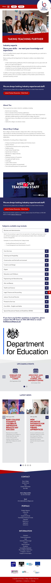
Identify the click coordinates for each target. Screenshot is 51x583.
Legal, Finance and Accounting (13, 292)
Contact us (26, 581)
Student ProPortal (25, 516)
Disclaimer (25, 546)
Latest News (19, 581)
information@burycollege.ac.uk (25, 501)
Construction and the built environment (15, 260)
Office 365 (25, 512)
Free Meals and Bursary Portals (25, 517)
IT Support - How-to (26, 551)
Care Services (8, 251)
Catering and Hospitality (11, 255)
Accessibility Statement (25, 548)
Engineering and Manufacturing (13, 278)
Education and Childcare (11, 274)
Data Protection (25, 544)
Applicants (25, 523)
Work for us (25, 521)
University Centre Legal (25, 541)
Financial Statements (25, 537)
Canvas (25, 514)
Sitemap (33, 581)
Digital (6, 269)
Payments (25, 519)
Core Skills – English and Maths (13, 306)
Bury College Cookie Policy (25, 550)
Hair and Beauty (8, 283)
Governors (25, 525)
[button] (24, 386)
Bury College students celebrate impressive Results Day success (13, 425)
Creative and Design (10, 265)
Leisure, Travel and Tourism (11, 297)
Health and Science (9, 288)
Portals (21, 6)
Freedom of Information (25, 553)
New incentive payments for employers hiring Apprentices (37, 425)
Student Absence (25, 510)
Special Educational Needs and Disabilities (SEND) (18, 311)
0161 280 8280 (26, 494)
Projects (25, 542)
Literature (25, 535)
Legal (25, 539)
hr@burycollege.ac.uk (15, 214)
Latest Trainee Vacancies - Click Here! (16, 93)
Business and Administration (12, 230)
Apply (14, 6)
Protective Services (9, 301)
